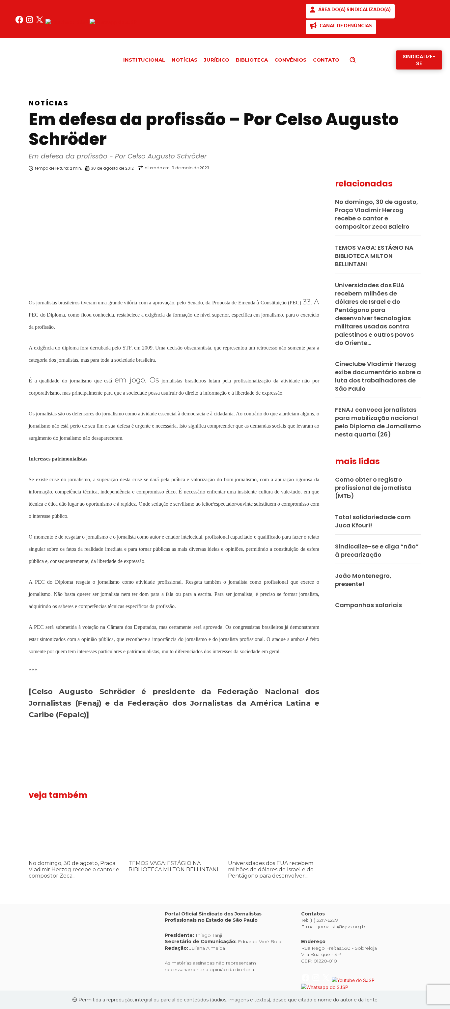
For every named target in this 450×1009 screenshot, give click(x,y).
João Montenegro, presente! (363, 580)
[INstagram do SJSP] (30, 22)
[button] (363, 59)
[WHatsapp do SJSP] (113, 22)
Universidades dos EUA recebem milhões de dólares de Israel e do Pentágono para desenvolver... (271, 869)
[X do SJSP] (40, 22)
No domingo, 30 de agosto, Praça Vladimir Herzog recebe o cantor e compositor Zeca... (74, 869)
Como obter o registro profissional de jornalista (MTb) (373, 487)
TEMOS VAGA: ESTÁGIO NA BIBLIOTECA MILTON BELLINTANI (173, 866)
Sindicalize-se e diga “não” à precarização (377, 550)
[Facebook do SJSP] (20, 22)
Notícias (49, 103)
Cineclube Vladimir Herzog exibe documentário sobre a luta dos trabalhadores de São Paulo (378, 376)
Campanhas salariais (368, 605)
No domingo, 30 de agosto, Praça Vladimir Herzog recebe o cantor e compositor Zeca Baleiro (376, 214)
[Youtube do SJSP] (67, 22)
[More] (325, 185)
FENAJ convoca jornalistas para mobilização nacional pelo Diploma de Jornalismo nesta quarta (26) (378, 422)
